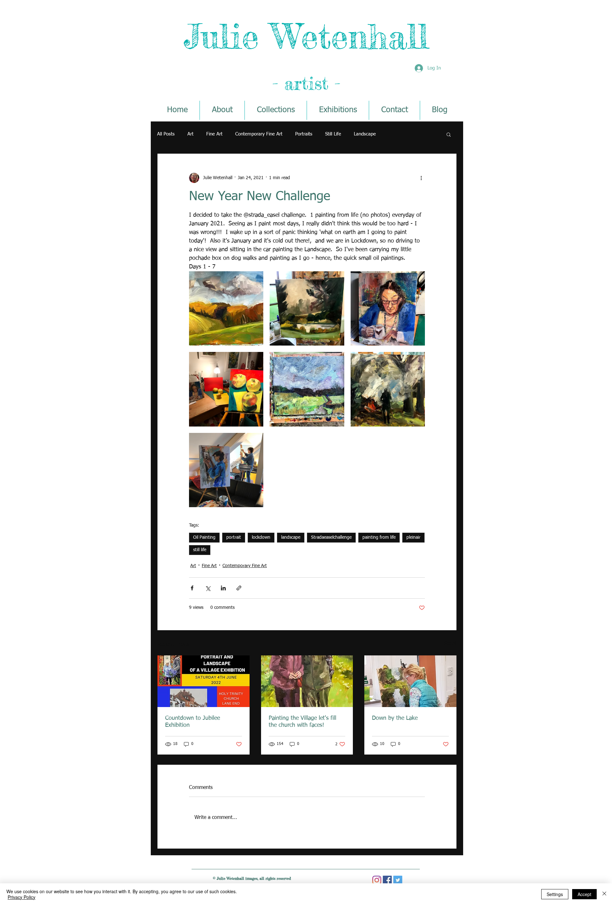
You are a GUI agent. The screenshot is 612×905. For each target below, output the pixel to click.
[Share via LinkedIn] (223, 588)
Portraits (303, 134)
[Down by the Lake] (410, 681)
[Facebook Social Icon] (387, 880)
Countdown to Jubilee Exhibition (192, 721)
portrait (233, 537)
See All (450, 643)
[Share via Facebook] (192, 588)
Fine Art (214, 134)
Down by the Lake (395, 718)
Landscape (365, 134)
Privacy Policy (21, 897)
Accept (584, 894)
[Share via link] (239, 588)
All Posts (166, 134)
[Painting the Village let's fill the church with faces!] (307, 681)
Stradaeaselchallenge (331, 537)
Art (190, 134)
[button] (449, 134)
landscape (290, 537)
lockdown (261, 537)
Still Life (333, 134)
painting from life (379, 537)
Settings (555, 894)
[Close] (604, 894)
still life (199, 550)
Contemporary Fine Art (258, 134)
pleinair (413, 537)
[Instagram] (376, 880)
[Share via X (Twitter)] (208, 588)
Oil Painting (204, 537)
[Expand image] (226, 308)
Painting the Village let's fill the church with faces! (302, 721)
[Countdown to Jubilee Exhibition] (203, 681)
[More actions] (421, 178)
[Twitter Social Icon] (397, 880)
